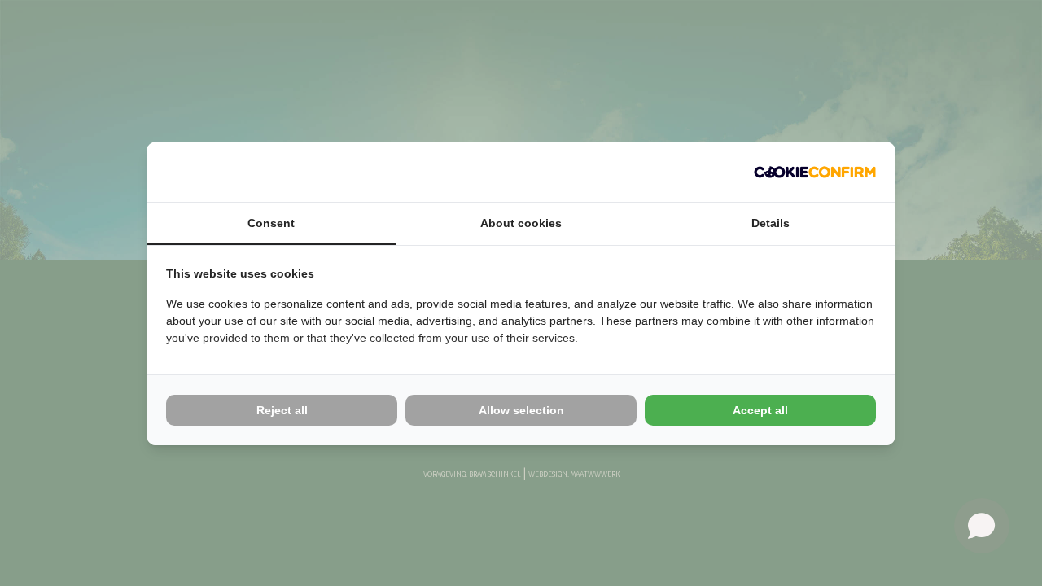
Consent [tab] (271, 223)
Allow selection (521, 410)
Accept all (760, 410)
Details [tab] (770, 223)
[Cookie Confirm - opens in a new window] (815, 171)
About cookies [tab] (521, 223)
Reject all (282, 410)
